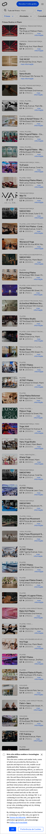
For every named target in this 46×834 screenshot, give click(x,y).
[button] (42, 754)
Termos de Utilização (18, 817)
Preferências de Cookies (30, 829)
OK (12, 829)
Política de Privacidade (18, 822)
